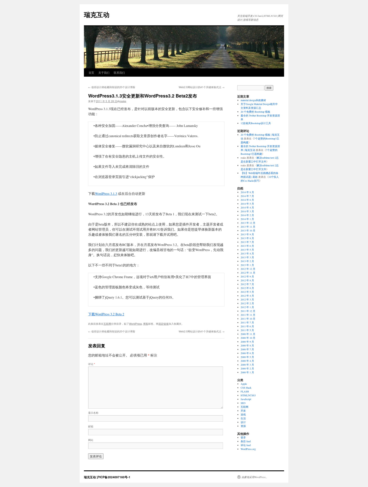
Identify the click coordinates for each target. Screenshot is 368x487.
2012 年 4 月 (247, 295)
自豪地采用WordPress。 (255, 477)
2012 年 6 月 (247, 288)
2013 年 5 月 (247, 249)
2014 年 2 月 (247, 215)
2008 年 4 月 (247, 360)
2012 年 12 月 (248, 268)
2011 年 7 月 (247, 322)
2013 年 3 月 (247, 257)
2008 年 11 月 (248, 334)
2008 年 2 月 (247, 368)
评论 (91, 364)
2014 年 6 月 (247, 199)
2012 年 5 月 (247, 291)
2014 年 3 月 (247, 211)
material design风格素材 (253, 100)
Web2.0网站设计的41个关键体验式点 (201, 87)
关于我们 (103, 72)
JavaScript (246, 399)
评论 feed (246, 445)
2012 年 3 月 (247, 299)
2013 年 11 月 (248, 226)
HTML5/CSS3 (248, 395)
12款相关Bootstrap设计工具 (256, 123)
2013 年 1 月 (247, 265)
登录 (243, 437)
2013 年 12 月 (248, 222)
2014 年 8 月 (247, 192)
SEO (243, 403)
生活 (243, 418)
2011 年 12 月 (248, 311)
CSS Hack (246, 387)
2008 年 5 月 (247, 357)
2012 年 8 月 (247, 280)
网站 (90, 440)
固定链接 (163, 323)
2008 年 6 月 (247, 353)
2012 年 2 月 (247, 303)
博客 (145, 323)
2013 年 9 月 (247, 234)
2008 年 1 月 (247, 372)
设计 (243, 422)
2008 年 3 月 (247, 364)
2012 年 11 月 (248, 272)
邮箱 (90, 426)
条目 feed (246, 441)
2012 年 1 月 (247, 307)
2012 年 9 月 (247, 276)
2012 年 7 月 (247, 284)
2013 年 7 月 (247, 242)
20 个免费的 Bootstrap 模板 (255, 111)
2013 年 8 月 (247, 238)
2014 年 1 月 (247, 219)
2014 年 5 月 (247, 203)
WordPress (135, 323)
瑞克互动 (96, 14)
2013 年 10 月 (248, 230)
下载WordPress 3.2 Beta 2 (106, 314)
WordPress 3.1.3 (106, 193)
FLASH (245, 391)
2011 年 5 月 (247, 330)
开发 (243, 410)
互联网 (107, 323)
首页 (91, 72)
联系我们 (119, 72)
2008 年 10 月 (248, 337)
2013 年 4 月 (247, 253)
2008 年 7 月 (247, 349)
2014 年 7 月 (247, 196)
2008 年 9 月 (247, 341)
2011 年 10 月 (248, 318)
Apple (244, 383)
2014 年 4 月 (247, 207)
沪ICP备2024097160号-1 (113, 477)
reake (123, 101)
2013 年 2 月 (247, 261)
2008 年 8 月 (247, 345)
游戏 (243, 414)
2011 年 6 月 (247, 326)
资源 (243, 426)
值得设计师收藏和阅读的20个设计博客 (111, 87)
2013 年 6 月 (247, 245)
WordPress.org (248, 449)
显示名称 (93, 412)
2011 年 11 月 (248, 314)
